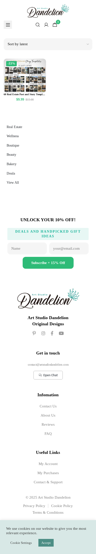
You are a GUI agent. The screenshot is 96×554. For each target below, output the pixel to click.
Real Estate (14, 127)
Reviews (48, 424)
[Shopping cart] (54, 24)
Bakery (11, 164)
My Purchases (48, 473)
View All (13, 182)
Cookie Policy (62, 506)
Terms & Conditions (48, 512)
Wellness (13, 136)
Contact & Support (48, 482)
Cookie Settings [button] (21, 543)
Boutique (13, 145)
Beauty (11, 154)
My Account (48, 464)
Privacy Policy (34, 506)
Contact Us (48, 406)
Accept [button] (46, 543)
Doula (11, 173)
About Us (48, 415)
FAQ (48, 434)
